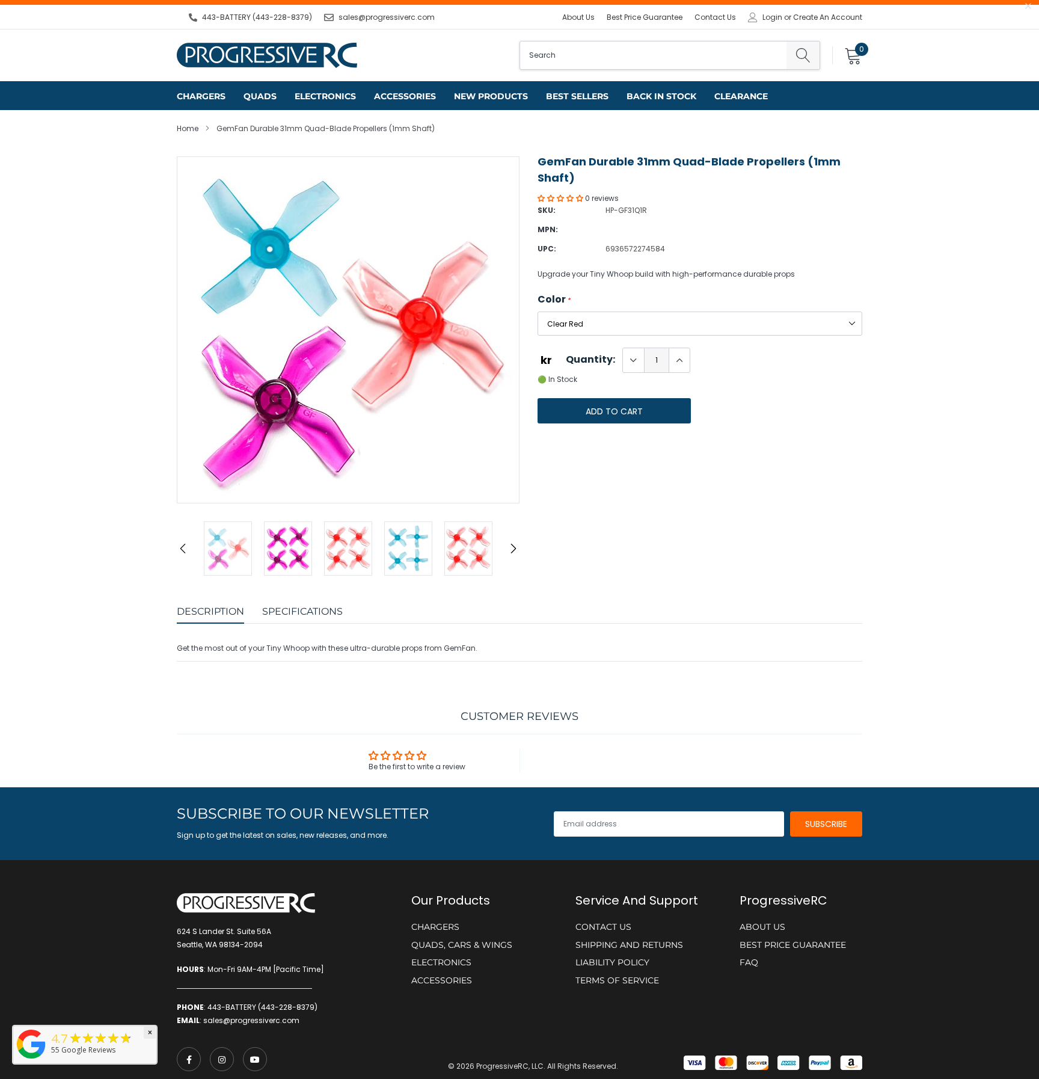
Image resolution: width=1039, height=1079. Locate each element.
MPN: (548, 229)
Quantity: (590, 359)
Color (554, 299)
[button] (561, 198)
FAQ (749, 962)
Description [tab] (210, 611)
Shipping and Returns (629, 944)
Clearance (741, 96)
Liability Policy (612, 962)
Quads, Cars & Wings (461, 944)
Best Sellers (577, 96)
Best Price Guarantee (644, 17)
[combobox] (653, 55)
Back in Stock (661, 96)
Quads (260, 96)
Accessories (405, 96)
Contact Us (715, 17)
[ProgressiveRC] (31, 1059)
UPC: (547, 249)
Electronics (325, 96)
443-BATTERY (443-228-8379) (257, 17)
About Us (578, 17)
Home (187, 128)
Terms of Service (617, 980)
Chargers (201, 96)
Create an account (827, 17)
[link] (189, 1059)
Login (772, 17)
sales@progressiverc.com (387, 17)
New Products (491, 96)
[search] (803, 55)
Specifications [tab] (302, 611)
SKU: (547, 210)
